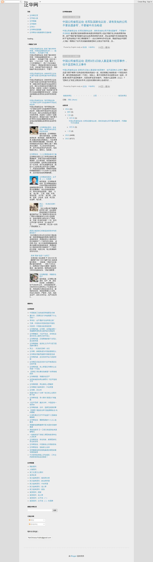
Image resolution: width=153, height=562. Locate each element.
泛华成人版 (34, 18)
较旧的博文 (122, 96)
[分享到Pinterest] (109, 47)
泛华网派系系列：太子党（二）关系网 (47, 178)
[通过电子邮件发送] (99, 47)
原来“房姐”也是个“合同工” (40, 256)
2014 (67, 109)
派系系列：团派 (35, 492)
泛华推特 (33, 24)
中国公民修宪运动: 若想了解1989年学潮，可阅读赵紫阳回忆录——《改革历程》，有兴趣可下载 (43, 51)
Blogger (74, 556)
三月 (69, 115)
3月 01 (72, 127)
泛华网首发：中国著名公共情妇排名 (43, 444)
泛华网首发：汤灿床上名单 (40, 447)
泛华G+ (32, 27)
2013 (67, 135)
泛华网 (31, 4)
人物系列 (33, 469)
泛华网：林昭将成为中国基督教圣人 (43, 351)
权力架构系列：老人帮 (38, 486)
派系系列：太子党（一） (39, 498)
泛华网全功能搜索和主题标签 (40, 32)
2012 (67, 139)
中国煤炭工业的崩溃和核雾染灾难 (42, 313)
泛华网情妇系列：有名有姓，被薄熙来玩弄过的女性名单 (47, 129)
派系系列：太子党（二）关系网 (41, 501)
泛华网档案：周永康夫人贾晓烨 (41, 384)
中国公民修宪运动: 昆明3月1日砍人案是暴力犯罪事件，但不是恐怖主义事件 (93, 70)
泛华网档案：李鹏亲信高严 (40, 376)
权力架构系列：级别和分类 (40, 478)
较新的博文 (67, 96)
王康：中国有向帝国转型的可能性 (42, 323)
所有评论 (34, 524)
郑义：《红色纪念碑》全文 (40, 348)
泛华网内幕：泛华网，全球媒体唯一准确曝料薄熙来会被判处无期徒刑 (43, 330)
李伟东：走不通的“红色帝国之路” (42, 320)
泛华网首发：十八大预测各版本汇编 (43, 154)
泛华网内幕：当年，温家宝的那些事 (43, 407)
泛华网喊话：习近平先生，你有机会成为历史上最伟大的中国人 (43, 335)
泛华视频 (33, 21)
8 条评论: (92, 86)
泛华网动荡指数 (35, 29)
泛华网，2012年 (36, 390)
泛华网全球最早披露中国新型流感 (42, 354)
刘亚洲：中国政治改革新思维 (40, 326)
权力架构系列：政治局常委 (40, 481)
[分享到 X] (104, 47)
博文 (32, 520)
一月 (69, 131)
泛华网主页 (34, 15)
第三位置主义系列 (36, 472)
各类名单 (33, 475)
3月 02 (72, 118)
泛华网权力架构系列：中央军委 (41, 387)
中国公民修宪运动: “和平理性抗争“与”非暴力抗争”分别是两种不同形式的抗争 (43, 102)
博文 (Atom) (72, 100)
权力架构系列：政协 (37, 489)
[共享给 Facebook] (106, 47)
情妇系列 (33, 466)
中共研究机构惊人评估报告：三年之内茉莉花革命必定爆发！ (43, 456)
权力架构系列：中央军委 (39, 484)
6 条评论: (92, 47)
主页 (95, 96)
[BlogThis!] (102, 47)
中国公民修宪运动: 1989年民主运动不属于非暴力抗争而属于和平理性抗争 (43, 76)
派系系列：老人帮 (36, 495)
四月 (69, 112)
